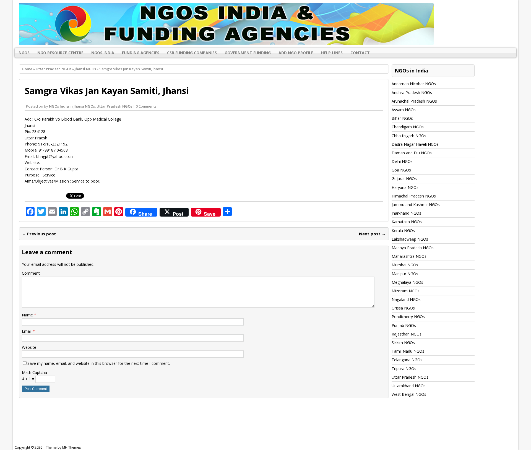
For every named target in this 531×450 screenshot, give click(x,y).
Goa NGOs (401, 170)
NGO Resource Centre (60, 52)
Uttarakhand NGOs (409, 385)
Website (29, 347)
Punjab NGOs (404, 325)
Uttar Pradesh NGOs (53, 68)
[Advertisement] (154, 426)
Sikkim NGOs (403, 342)
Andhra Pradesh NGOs (412, 92)
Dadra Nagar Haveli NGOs (415, 144)
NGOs (24, 52)
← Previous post (39, 233)
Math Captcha (34, 372)
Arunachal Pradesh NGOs (414, 101)
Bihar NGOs (402, 118)
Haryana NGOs (405, 187)
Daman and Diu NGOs (412, 152)
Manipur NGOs (405, 273)
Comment (31, 273)
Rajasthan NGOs (406, 334)
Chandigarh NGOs (408, 126)
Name (28, 315)
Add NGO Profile (295, 52)
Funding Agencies (140, 52)
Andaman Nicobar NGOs (414, 83)
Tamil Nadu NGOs (408, 351)
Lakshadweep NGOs (410, 239)
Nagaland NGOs (406, 299)
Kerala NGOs (403, 230)
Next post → (372, 233)
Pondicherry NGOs (408, 316)
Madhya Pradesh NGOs (413, 247)
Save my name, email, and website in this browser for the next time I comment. (98, 363)
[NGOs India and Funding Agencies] (265, 24)
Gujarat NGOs (404, 178)
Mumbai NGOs (405, 264)
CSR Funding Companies (192, 52)
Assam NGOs (404, 109)
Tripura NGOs (404, 368)
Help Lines (332, 52)
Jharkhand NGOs (406, 213)
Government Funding (248, 52)
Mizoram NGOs (406, 290)
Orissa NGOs (403, 308)
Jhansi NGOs (84, 106)
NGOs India (102, 52)
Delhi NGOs (402, 161)
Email (27, 331)
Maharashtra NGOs (409, 256)
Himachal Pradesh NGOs (414, 196)
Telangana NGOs (407, 359)
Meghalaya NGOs (407, 282)
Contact (360, 52)
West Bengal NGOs (409, 394)
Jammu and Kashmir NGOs (416, 204)
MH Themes (71, 447)
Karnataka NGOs (407, 221)
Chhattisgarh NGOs (409, 135)
